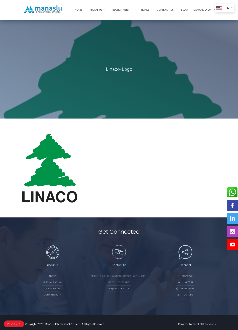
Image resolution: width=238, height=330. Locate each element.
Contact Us (165, 10)
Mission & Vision (52, 282)
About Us (96, 10)
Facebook (187, 276)
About (53, 276)
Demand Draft (203, 10)
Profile (144, 10)
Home (78, 10)
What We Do (53, 288)
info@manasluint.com (119, 288)
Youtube (187, 294)
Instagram (187, 288)
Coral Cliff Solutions (204, 324)
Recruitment (121, 10)
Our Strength (53, 294)
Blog (184, 10)
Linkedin (188, 282)
